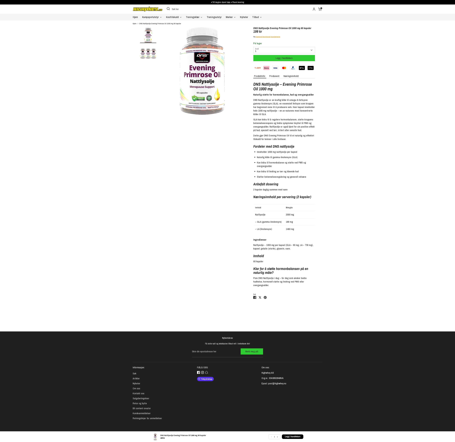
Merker (229, 17)
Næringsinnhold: (291, 76)
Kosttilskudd (172, 17)
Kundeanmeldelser (142, 413)
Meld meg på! (251, 351)
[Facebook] (198, 372)
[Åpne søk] (168, 8)
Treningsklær (193, 17)
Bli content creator (142, 408)
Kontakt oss (138, 393)
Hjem (135, 17)
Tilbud (255, 17)
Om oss (136, 388)
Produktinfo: (260, 76)
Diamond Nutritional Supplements (268, 36)
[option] (202, 72)
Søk (134, 373)
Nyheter (244, 17)
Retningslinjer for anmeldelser (147, 418)
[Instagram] (202, 372)
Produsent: (274, 76)
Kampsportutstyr (150, 17)
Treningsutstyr (214, 17)
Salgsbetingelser (141, 398)
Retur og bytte (140, 403)
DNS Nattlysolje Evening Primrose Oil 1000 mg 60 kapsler (160, 23)
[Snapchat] (206, 372)
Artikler (136, 378)
